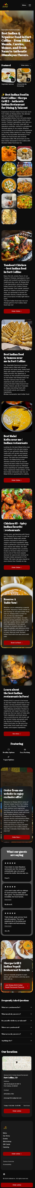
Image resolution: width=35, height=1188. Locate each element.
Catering (6, 1147)
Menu (24, 5)
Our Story (6, 1136)
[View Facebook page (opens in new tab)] (4, 1174)
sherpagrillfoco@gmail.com (12, 1098)
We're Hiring (7, 1141)
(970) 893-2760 (9, 1094)
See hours (27, 1105)
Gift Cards (6, 1144)
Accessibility (7, 1164)
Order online (17, 1111)
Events (5, 1139)
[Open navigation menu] (30, 5)
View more (7, 899)
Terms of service (8, 1161)
